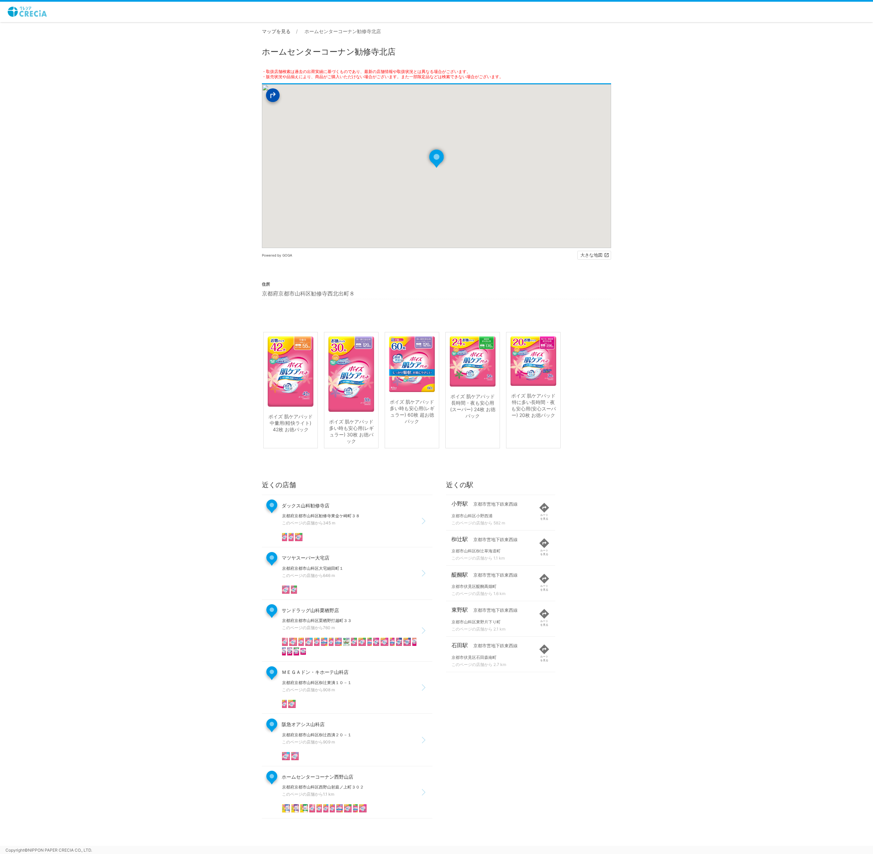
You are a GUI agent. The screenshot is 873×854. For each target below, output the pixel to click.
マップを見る (276, 31)
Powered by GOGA (277, 255)
